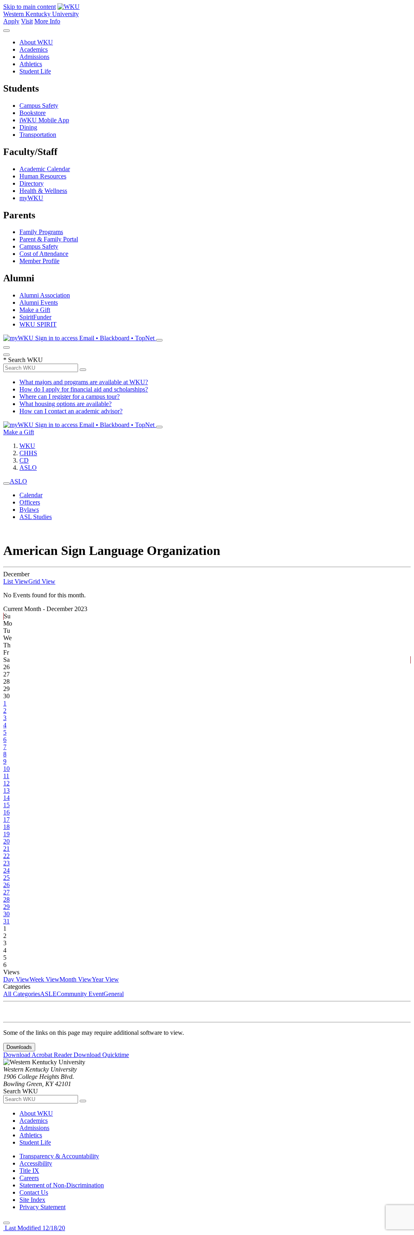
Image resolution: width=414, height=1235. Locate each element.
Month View (75, 979)
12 (6, 783)
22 (6, 855)
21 (6, 848)
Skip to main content (29, 6)
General (114, 993)
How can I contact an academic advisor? (71, 411)
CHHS (28, 453)
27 (6, 892)
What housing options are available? (65, 403)
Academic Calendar (44, 168)
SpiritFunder (35, 317)
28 (6, 899)
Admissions (34, 56)
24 (6, 870)
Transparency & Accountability (59, 1156)
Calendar (30, 495)
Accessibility (35, 1163)
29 (6, 906)
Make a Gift (34, 309)
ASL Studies (35, 516)
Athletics (30, 64)
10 (6, 768)
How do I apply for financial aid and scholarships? (83, 389)
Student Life (35, 71)
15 (6, 805)
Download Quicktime (101, 1054)
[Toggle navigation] (6, 483)
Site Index (32, 1199)
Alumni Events (38, 302)
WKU (27, 445)
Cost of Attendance (43, 253)
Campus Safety (38, 105)
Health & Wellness (43, 190)
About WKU (36, 42)
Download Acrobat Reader (38, 1054)
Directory (31, 183)
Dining (28, 127)
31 (6, 921)
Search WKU (23, 359)
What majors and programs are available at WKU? (83, 382)
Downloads (19, 1047)
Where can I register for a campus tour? (69, 396)
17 (6, 819)
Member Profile (39, 260)
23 (6, 863)
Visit (27, 21)
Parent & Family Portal (48, 239)
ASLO (28, 467)
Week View (44, 979)
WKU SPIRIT (38, 324)
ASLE (48, 993)
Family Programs (41, 231)
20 (6, 841)
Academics (33, 49)
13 (6, 790)
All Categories (21, 993)
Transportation (37, 134)
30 (6, 914)
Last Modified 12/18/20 (34, 1228)
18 (6, 826)
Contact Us (33, 1192)
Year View (105, 979)
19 (6, 834)
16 (6, 812)
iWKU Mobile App (44, 120)
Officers (29, 502)
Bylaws (29, 509)
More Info (47, 21)
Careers (29, 1177)
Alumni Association (44, 295)
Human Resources (42, 176)
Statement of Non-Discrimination (61, 1185)
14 (6, 797)
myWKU (31, 198)
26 (6, 884)
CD (24, 460)
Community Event (80, 993)
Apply (11, 21)
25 (6, 877)
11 (6, 775)
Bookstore (32, 112)
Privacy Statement (42, 1207)
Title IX (29, 1170)
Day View (16, 979)
